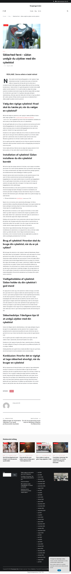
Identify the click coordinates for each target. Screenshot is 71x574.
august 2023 (40, 532)
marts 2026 (40, 477)
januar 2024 (40, 521)
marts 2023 (40, 544)
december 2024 (41, 503)
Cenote (32, 569)
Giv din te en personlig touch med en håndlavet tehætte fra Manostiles (31, 421)
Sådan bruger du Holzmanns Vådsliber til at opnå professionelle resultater (12, 421)
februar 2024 (41, 519)
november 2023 (41, 526)
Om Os (39, 11)
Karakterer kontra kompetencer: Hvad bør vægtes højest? (26, 491)
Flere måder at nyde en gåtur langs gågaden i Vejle (43, 458)
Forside (31, 11)
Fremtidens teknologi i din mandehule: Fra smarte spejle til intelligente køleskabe (60, 460)
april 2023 (40, 541)
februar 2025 (41, 499)
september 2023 (41, 530)
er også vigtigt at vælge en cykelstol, (24, 117)
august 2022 (40, 559)
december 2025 (41, 481)
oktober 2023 (41, 528)
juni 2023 (40, 537)
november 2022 (41, 552)
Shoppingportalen (35, 6)
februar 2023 (41, 546)
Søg (4, 472)
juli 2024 (40, 512)
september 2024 (41, 510)
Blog (36, 11)
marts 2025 (40, 497)
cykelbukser (20, 198)
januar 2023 (40, 548)
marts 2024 (40, 517)
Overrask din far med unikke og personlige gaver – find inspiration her (27, 459)
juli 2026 (40, 472)
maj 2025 (40, 492)
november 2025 (41, 483)
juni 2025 (40, 490)
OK (59, 570)
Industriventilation (25, 481)
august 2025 (40, 488)
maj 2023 (40, 539)
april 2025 (40, 494)
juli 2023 (40, 535)
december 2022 (41, 550)
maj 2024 (40, 515)
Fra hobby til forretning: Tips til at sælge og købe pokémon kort (27, 478)
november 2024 (41, 506)
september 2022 (41, 557)
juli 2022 (40, 561)
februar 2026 (41, 479)
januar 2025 (40, 501)
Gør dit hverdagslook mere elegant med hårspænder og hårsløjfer (10, 459)
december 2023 (41, 523)
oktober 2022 (41, 555)
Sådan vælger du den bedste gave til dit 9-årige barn (27, 473)
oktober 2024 (41, 508)
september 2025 (41, 486)
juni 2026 (40, 474)
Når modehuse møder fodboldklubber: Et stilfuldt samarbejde (27, 485)
